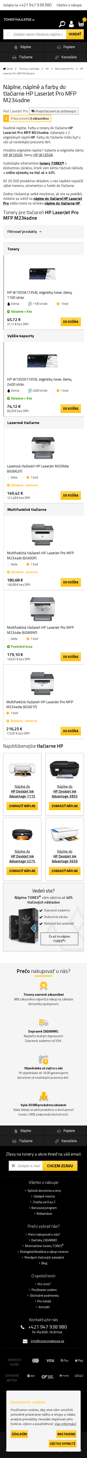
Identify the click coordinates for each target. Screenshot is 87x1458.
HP (47, 69)
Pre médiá (44, 1301)
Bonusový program (44, 1208)
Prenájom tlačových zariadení (44, 1257)
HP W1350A (43, 155)
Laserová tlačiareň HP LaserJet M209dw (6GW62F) (38, 468)
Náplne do (22, 791)
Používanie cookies (44, 1290)
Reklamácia (44, 1213)
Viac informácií (65, 1424)
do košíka (70, 321)
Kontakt (44, 1307)
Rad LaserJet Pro (64, 69)
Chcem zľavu (60, 1165)
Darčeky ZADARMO (44, 1240)
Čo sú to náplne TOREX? (59, 939)
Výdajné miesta (44, 1196)
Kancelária (69, 57)
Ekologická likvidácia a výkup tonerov (44, 1251)
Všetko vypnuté (62, 1443)
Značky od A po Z (44, 1202)
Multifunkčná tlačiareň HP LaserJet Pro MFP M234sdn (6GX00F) (40, 555)
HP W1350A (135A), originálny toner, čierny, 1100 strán (39, 295)
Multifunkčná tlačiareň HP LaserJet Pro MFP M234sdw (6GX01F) (39, 704)
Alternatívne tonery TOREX (44, 1246)
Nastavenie (66, 1434)
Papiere (69, 47)
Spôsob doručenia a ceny (44, 1190)
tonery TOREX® (51, 163)
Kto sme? (44, 1284)
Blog (44, 1263)
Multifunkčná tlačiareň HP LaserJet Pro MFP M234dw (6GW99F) (40, 630)
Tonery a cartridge (29, 69)
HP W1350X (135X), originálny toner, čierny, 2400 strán (39, 382)
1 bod (64, 303)
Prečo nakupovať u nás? (44, 1234)
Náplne (25, 47)
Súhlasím (19, 1434)
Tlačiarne (25, 57)
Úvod (10, 69)
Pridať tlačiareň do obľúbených (56, 111)
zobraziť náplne (22, 805)
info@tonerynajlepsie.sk (47, 1341)
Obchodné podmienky (44, 1295)
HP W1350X (12, 155)
